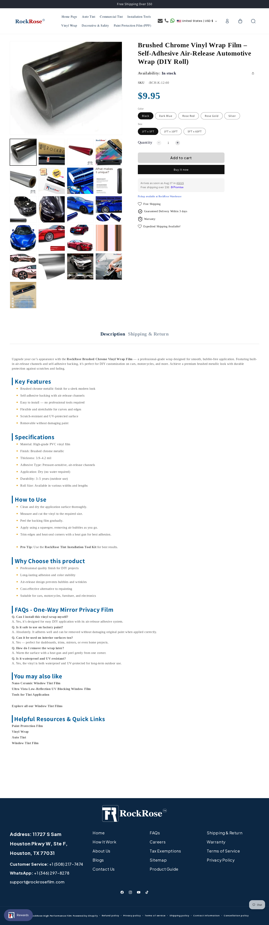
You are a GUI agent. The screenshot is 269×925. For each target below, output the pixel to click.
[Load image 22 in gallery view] (51, 266)
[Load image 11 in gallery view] (23, 209)
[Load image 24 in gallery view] (109, 266)
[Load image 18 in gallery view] (80, 238)
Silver (232, 116)
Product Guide (164, 868)
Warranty (216, 841)
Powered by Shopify (85, 915)
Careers (158, 841)
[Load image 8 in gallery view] (80, 180)
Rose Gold (212, 116)
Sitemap (158, 859)
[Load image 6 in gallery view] (23, 180)
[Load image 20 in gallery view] (109, 238)
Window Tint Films (49, 706)
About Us (101, 850)
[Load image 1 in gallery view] (23, 152)
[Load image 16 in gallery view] (23, 238)
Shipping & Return (148, 334)
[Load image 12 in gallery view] (51, 209)
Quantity (145, 142)
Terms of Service (223, 850)
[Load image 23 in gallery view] (80, 266)
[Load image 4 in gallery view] (109, 152)
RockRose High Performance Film (51, 915)
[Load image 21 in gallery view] (23, 266)
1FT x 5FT (148, 131)
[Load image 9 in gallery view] (109, 180)
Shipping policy (179, 915)
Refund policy (110, 915)
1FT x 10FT (171, 131)
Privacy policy (132, 915)
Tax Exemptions (165, 850)
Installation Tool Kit (81, 547)
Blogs (98, 859)
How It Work (105, 841)
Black (145, 116)
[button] (240, 21)
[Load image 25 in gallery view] (23, 295)
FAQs (155, 832)
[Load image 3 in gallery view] (80, 152)
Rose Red (188, 116)
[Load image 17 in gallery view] (51, 238)
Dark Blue (165, 116)
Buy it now (181, 170)
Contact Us (104, 868)
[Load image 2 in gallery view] (51, 152)
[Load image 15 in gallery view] (109, 209)
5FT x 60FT (195, 131)
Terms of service (155, 915)
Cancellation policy (236, 915)
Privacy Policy (221, 859)
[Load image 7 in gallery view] (51, 180)
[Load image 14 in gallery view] (80, 209)
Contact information (206, 915)
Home (99, 832)
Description (112, 334)
